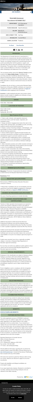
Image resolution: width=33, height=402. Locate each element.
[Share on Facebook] (14, 49)
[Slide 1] (14, 9)
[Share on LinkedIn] (19, 49)
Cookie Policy (23, 393)
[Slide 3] (18, 9)
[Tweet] (16, 49)
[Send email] (22, 49)
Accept (12, 397)
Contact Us (5, 382)
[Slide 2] (16, 9)
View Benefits (20, 45)
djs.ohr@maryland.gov (6, 352)
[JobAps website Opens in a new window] (28, 377)
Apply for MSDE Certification (20, 190)
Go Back (11, 45)
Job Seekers (16, 12)
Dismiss (20, 397)
